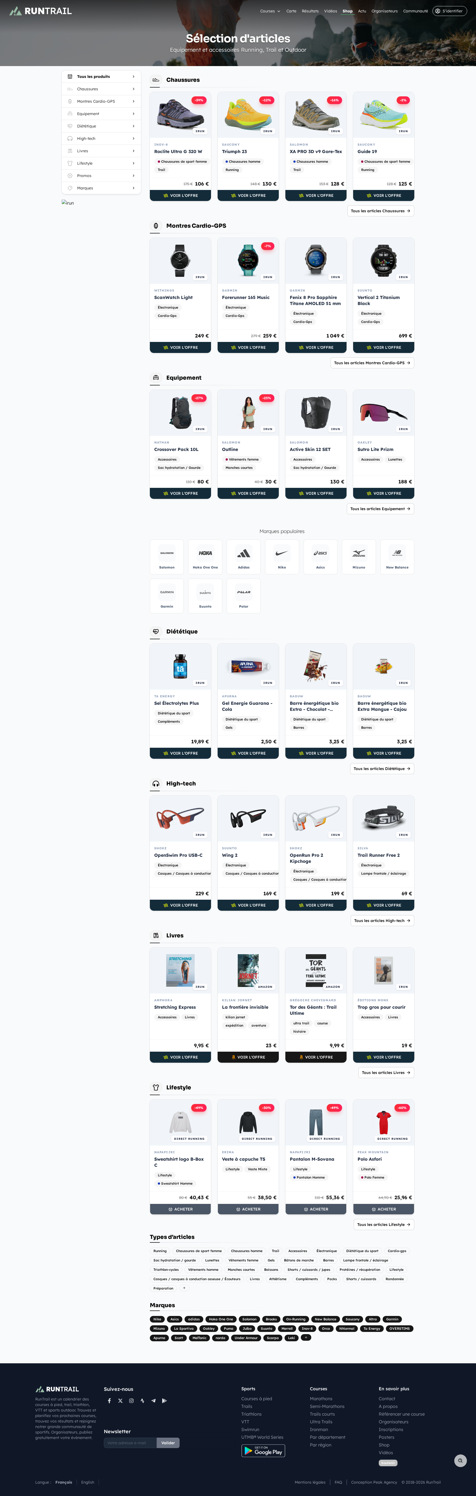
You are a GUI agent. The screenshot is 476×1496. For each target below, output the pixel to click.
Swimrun (250, 1429)
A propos (388, 1406)
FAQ (338, 1482)
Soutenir (388, 1463)
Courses (267, 11)
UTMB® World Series (262, 1437)
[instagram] (131, 1400)
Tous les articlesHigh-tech (379, 920)
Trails (246, 1406)
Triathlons (251, 1414)
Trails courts (322, 1414)
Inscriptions (391, 1429)
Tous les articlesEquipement (377, 508)
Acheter (183, 1209)
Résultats (310, 11)
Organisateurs (385, 11)
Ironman (319, 1429)
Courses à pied (256, 1398)
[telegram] (153, 1400)
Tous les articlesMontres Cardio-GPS (369, 362)
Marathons (321, 1398)
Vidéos (330, 11)
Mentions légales (310, 1482)
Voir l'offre (184, 195)
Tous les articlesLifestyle (381, 1224)
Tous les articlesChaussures (378, 210)
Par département (327, 1437)
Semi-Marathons (327, 1406)
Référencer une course (402, 1414)
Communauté (415, 11)
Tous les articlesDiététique (379, 768)
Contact (387, 1398)
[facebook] (109, 1400)
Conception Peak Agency (374, 1482)
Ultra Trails (321, 1421)
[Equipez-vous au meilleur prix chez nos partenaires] (101, 203)
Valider (168, 1442)
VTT (245, 1421)
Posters (386, 1437)
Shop (348, 11)
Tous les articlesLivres (383, 1072)
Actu (362, 11)
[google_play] (164, 1400)
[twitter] (120, 1400)
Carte (291, 11)
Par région (320, 1445)
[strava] (142, 1400)
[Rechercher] (460, 1460)
